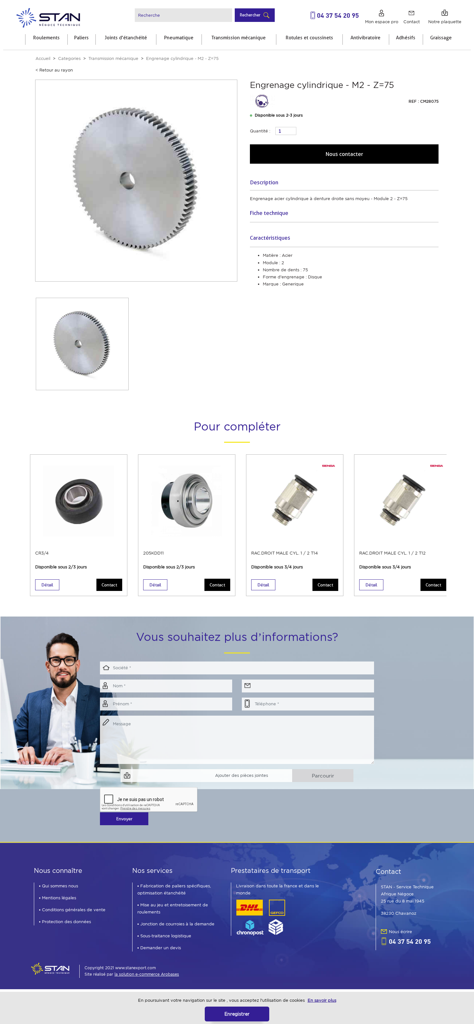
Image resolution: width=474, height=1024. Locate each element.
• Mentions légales (57, 897)
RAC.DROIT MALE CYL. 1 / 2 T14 (284, 553)
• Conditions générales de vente (72, 909)
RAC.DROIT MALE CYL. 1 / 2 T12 (392, 553)
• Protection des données (65, 921)
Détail (47, 584)
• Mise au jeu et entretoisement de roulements (172, 908)
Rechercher (250, 14)
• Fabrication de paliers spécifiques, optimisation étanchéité (174, 889)
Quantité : (260, 131)
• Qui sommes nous (58, 886)
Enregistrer (237, 1014)
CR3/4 (42, 553)
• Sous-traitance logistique (164, 935)
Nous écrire (400, 931)
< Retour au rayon (54, 70)
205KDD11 (153, 553)
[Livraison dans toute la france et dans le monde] (260, 917)
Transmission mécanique (113, 58)
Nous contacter (344, 154)
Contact (109, 584)
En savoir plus (322, 1000)
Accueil (42, 58)
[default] (48, 16)
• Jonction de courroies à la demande (175, 924)
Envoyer (124, 818)
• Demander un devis (159, 947)
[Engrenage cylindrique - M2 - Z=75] (136, 180)
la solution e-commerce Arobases (146, 974)
